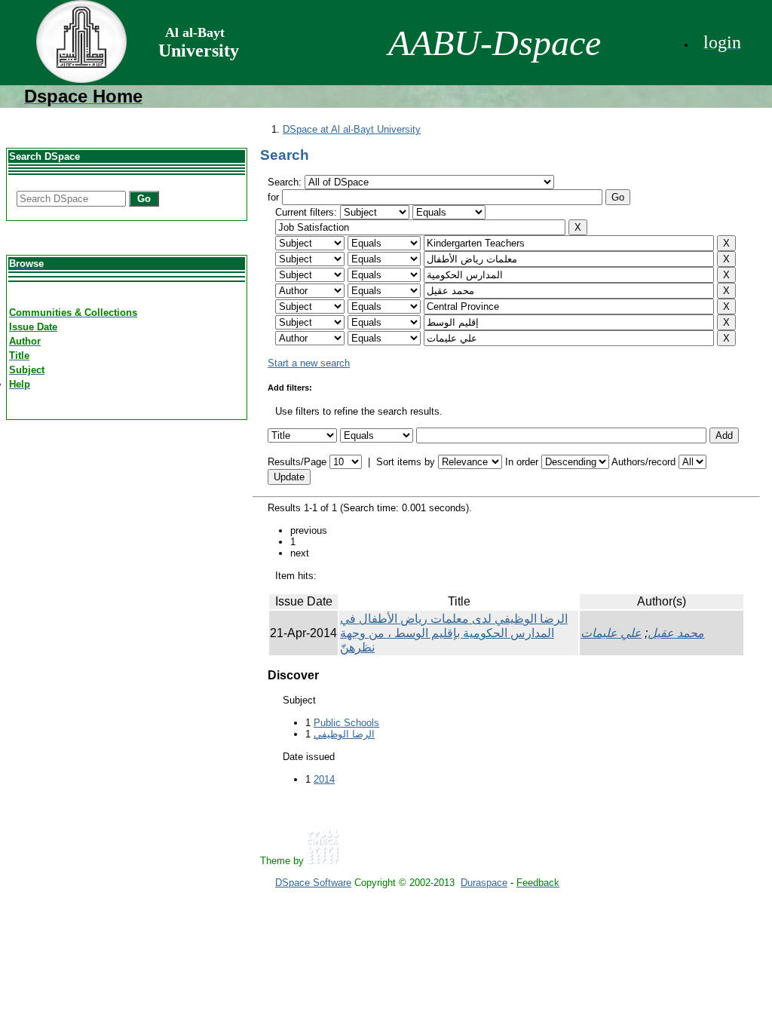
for (273, 197)
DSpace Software (313, 882)
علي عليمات (611, 633)
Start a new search (309, 363)
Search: (286, 182)
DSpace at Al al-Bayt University (352, 129)
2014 (324, 779)
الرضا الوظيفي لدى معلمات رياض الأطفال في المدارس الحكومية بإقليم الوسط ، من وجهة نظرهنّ (454, 633)
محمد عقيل (676, 633)
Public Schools (346, 722)
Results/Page (297, 461)
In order (521, 461)
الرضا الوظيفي (344, 734)
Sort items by (405, 461)
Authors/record (643, 461)
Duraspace (484, 882)
